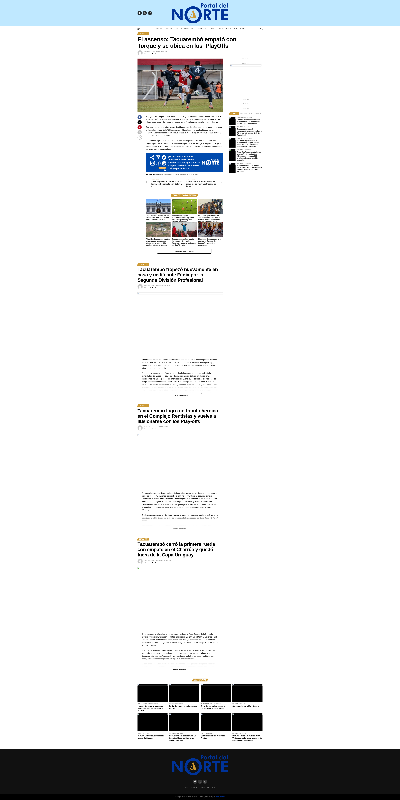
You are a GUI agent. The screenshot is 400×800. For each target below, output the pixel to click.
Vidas (186, 29)
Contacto (211, 788)
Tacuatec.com (220, 797)
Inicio (187, 788)
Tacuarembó (185, 174)
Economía (169, 29)
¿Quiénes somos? (198, 788)
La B (177, 174)
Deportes (202, 29)
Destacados (169, 174)
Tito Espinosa (151, 54)
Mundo (211, 29)
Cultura (178, 29)
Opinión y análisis (224, 29)
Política (159, 29)
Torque (195, 174)
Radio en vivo (239, 29)
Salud (193, 29)
